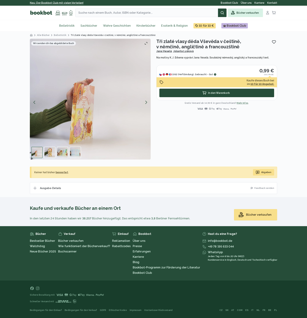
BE (269, 310)
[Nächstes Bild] (146, 102)
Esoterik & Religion (174, 25)
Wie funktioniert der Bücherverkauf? (84, 246)
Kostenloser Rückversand (158, 310)
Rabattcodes (121, 246)
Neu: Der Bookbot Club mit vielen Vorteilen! (57, 2)
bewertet (62, 172)
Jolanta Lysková (183, 51)
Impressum (136, 310)
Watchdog (37, 246)
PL (275, 310)
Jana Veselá (164, 51)
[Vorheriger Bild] (34, 102)
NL (258, 310)
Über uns (139, 240)
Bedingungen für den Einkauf (46, 310)
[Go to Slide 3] (62, 152)
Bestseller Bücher (42, 240)
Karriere (138, 256)
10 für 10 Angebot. (262, 84)
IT (252, 310)
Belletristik (67, 25)
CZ (221, 310)
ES (246, 310)
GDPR (103, 310)
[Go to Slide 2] (49, 152)
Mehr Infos (242, 103)
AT (232, 310)
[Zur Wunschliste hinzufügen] (274, 42)
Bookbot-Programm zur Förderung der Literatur (166, 267)
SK (226, 310)
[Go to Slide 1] (37, 152)
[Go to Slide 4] (75, 152)
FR (264, 310)
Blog (136, 262)
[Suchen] (222, 13)
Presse (137, 246)
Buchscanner (67, 251)
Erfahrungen (142, 251)
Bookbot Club (142, 272)
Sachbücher (88, 25)
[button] (90, 99)
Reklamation (121, 240)
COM (240, 310)
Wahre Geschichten (117, 25)
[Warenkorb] (274, 13)
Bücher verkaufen (71, 240)
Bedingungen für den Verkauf (81, 310)
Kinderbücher (145, 25)
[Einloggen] (267, 13)
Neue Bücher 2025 (43, 251)
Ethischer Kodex (118, 310)
